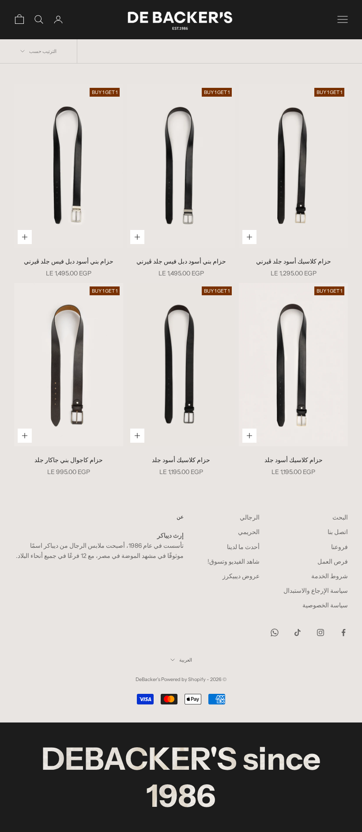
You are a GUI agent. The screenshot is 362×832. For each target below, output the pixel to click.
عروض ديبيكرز (241, 576)
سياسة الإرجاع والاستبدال (315, 591)
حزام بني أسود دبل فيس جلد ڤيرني (181, 261)
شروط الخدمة (329, 576)
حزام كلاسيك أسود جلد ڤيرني (293, 261)
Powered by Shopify (183, 679)
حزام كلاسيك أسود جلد (293, 460)
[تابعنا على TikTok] (297, 632)
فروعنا (339, 547)
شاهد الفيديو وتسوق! (233, 561)
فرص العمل (332, 561)
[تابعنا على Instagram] (320, 632)
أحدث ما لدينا (243, 547)
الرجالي (250, 517)
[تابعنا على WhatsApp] (274, 632)
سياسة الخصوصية (325, 605)
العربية (185, 660)
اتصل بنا (338, 532)
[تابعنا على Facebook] (343, 632)
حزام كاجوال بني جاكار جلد (68, 460)
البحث (340, 517)
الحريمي (249, 532)
